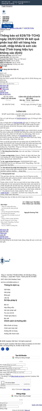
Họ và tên (3, 364)
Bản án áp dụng (5, 94)
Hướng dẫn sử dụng (8, 3)
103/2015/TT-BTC (26, 135)
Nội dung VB (4, 85)
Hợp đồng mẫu (9, 307)
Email (1, 366)
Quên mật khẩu (37, 405)
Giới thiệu (7, 289)
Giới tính (2, 374)
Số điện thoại (4, 368)
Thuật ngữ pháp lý (10, 316)
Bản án (6, 305)
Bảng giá (7, 295)
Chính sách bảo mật (10, 328)
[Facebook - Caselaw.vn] (2, 349)
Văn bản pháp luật (15, 28)
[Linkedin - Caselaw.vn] (7, 349)
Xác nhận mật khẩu (6, 372)
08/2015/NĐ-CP (19, 122)
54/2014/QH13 (22, 118)
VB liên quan (4, 92)
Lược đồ (3, 91)
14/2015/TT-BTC (19, 130)
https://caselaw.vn (28, 344)
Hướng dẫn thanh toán (11, 333)
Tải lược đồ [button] (3, 82)
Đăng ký (27, 410)
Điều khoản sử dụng (10, 325)
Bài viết (5, 22)
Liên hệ (20, 3)
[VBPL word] (1, 71)
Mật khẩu (3, 370)
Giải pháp (7, 292)
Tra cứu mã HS (9, 313)
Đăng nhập (26, 389)
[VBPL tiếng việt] (1, 67)
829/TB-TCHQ (29, 28)
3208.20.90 (5, 192)
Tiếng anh (5, 89)
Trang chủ (3, 28)
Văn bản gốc (4, 87)
